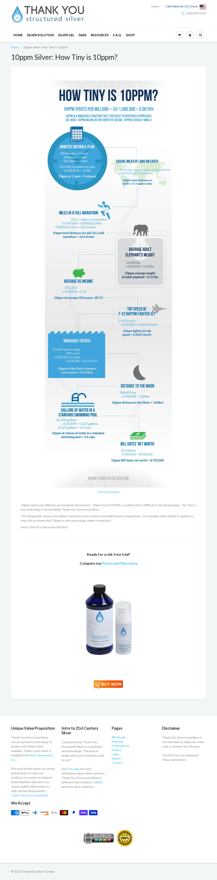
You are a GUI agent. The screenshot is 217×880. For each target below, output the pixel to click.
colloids (98, 782)
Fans (82, 35)
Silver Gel (66, 35)
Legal (115, 754)
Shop (130, 35)
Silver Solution (40, 35)
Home (155, 6)
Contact (117, 762)
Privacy (116, 750)
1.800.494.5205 (195, 13)
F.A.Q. (117, 35)
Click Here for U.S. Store (182, 6)
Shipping (117, 741)
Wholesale (119, 737)
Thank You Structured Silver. (30, 795)
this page (73, 769)
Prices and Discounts (119, 563)
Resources (100, 35)
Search (116, 758)
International (120, 745)
